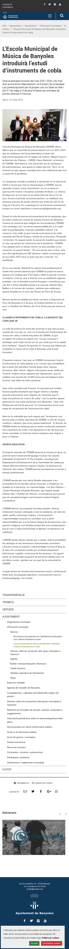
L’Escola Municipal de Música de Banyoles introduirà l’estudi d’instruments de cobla (36, 645)
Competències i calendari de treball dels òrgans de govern (33, 695)
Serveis (8, 609)
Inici (4, 25)
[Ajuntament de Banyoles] (10, 15)
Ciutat (7, 769)
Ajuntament (15, 25)
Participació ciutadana (18, 757)
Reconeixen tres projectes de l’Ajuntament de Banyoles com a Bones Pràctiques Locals (37, 637)
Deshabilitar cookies (51, 943)
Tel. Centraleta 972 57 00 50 (35, 886)
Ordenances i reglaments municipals (25, 762)
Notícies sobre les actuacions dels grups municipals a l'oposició (35, 652)
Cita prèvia (7, 7)
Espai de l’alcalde (16, 682)
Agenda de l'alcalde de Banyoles (23, 687)
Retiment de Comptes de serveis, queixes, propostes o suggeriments (35, 712)
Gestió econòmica (16, 742)
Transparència (13, 595)
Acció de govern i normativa (21, 737)
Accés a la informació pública (22, 732)
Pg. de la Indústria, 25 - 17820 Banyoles (34, 884)
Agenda (13, 659)
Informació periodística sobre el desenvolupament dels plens (35, 720)
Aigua (13, 678)
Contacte (7, 4)
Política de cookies (50, 938)
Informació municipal (50, 25)
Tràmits (8, 602)
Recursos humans (16, 747)
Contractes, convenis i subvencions (25, 752)
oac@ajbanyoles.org (35, 889)
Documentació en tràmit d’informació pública (29, 727)
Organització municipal (18, 622)
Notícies (14, 632)
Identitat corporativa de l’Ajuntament (27, 673)
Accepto (34, 943)
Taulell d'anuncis (18, 668)
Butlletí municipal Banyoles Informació (28, 664)
